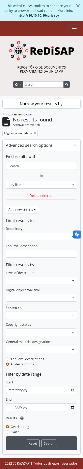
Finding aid (14, 307)
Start (9, 382)
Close (27, 114)
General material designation (28, 342)
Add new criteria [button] (20, 209)
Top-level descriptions (27, 359)
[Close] (78, 5)
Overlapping (20, 427)
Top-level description (22, 246)
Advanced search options (29, 145)
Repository (14, 228)
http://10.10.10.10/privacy (38, 15)
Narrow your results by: (41, 103)
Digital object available (23, 290)
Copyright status (18, 324)
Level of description (20, 273)
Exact (15, 432)
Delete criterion (41, 195)
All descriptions (22, 364)
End (9, 399)
